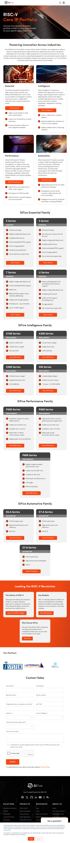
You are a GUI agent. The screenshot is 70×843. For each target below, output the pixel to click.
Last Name (40, 686)
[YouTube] (40, 797)
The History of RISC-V (58, 811)
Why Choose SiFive (58, 814)
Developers (39, 817)
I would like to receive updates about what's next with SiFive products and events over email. (34, 746)
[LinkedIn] (36, 797)
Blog (37, 808)
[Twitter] (27, 797)
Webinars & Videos (42, 814)
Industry (9, 713)
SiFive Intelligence (25, 817)
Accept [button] (31, 839)
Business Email (11, 695)
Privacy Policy (45, 767)
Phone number (41, 695)
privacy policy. (7, 830)
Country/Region (42, 713)
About (54, 808)
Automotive (6, 814)
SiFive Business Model (59, 817)
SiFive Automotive (25, 811)
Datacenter (6, 820)
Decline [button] (39, 839)
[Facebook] (22, 797)
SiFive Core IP (24, 808)
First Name (10, 686)
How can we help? (12, 731)
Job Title (39, 704)
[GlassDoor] (44, 797)
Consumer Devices (9, 817)
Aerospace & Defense (9, 808)
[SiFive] (9, 2)
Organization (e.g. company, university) (19, 704)
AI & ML (5, 811)
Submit (13, 762)
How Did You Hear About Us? (16, 722)
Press (37, 811)
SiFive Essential (24, 814)
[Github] (31, 797)
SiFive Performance (25, 820)
